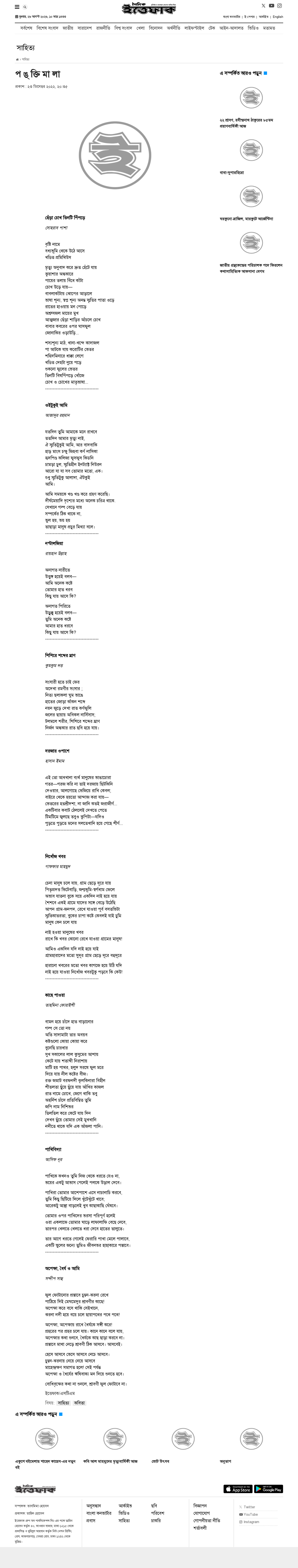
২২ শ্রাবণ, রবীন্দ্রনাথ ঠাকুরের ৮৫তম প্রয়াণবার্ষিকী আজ (246, 123)
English (278, 17)
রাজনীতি (103, 28)
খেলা (141, 28)
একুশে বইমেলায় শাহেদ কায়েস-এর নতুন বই (45, 1464)
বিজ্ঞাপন (200, 1506)
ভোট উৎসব (160, 1461)
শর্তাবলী (200, 1528)
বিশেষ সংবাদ (47, 28)
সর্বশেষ (26, 28)
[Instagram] (279, 5)
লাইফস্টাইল (194, 28)
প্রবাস (90, 1521)
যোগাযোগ (202, 1513)
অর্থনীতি (173, 28)
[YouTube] (271, 5)
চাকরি (156, 1521)
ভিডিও (253, 28)
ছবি (154, 1506)
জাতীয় (68, 28)
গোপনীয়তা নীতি (207, 1521)
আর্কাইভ (264, 17)
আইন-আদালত (231, 28)
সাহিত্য (124, 1521)
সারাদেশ (85, 28)
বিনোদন (156, 28)
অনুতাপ (225, 1461)
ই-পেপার (250, 17)
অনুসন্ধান (93, 1506)
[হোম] (17, 59)
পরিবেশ (157, 1513)
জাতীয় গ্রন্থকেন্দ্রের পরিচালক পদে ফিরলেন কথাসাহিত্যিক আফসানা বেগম (251, 268)
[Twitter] (263, 5)
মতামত (269, 28)
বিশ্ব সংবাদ (123, 28)
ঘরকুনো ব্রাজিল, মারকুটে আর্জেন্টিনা (246, 218)
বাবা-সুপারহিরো (232, 172)
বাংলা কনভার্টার (231, 17)
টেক (212, 28)
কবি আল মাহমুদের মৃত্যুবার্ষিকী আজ (110, 1461)
